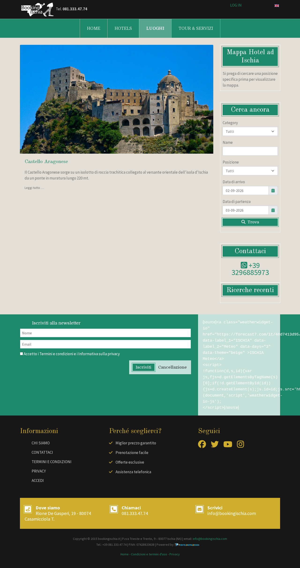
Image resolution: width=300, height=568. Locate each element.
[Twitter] (215, 445)
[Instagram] (240, 445)
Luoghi (155, 28)
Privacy (39, 471)
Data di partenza (237, 201)
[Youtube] (227, 445)
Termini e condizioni (56, 353)
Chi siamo (41, 443)
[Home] (37, 8)
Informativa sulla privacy (99, 353)
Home (93, 28)
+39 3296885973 (250, 269)
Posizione (231, 162)
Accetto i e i (71, 353)
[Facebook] (202, 445)
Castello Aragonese (46, 161)
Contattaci (42, 452)
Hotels (123, 28)
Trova (253, 222)
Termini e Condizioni (51, 461)
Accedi (38, 480)
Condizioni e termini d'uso (149, 554)
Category (230, 122)
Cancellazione (172, 367)
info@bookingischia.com (231, 513)
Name (228, 142)
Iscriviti (143, 367)
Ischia (171, 539)
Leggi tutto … (34, 188)
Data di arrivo (234, 181)
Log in (236, 5)
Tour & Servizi (196, 28)
